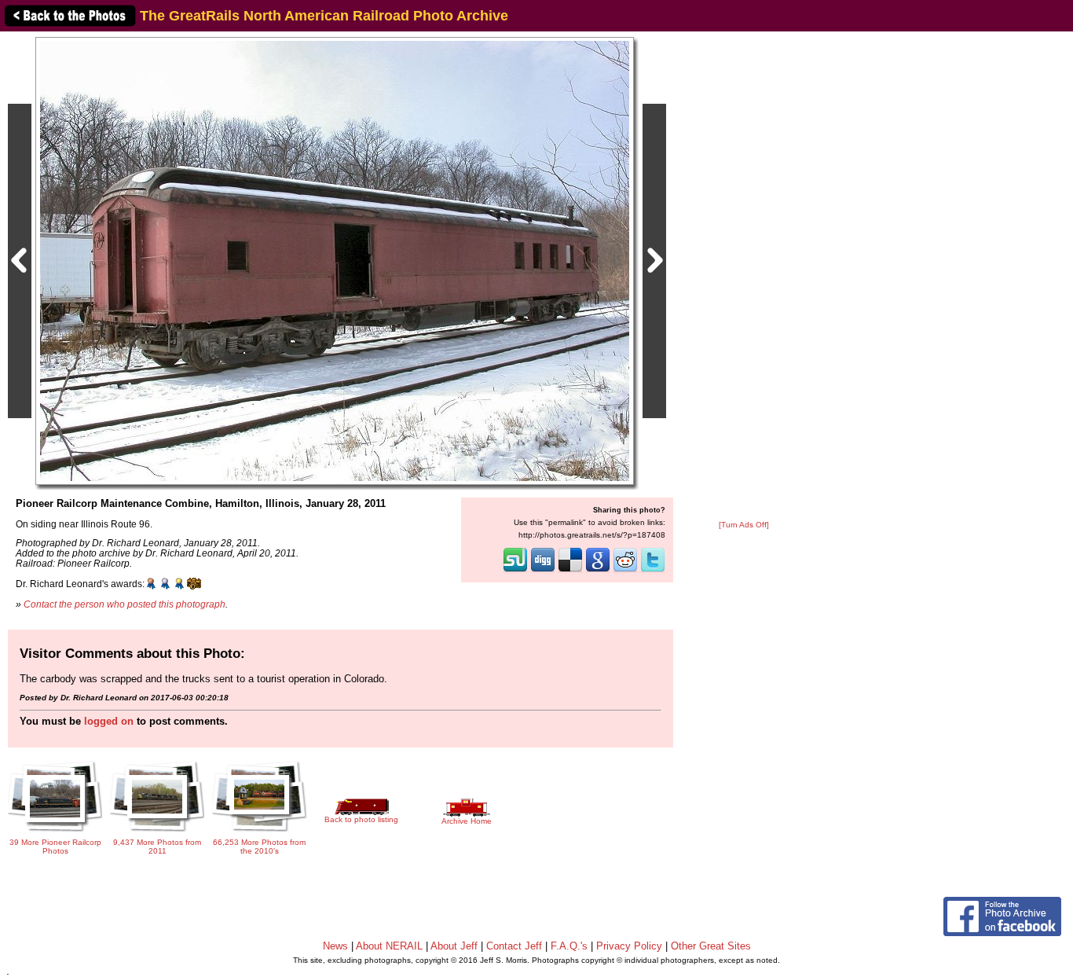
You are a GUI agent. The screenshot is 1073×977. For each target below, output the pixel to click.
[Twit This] (652, 571)
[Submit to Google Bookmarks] (597, 571)
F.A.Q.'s (569, 946)
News (335, 946)
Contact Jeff (514, 946)
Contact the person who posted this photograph (124, 604)
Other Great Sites (711, 946)
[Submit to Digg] (542, 571)
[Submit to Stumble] (515, 571)
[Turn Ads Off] (744, 524)
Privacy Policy (629, 946)
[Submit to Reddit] (625, 571)
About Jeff (454, 946)
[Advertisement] (744, 276)
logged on (109, 721)
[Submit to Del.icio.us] (570, 571)
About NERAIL (389, 946)
